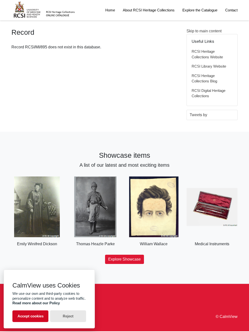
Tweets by (198, 115)
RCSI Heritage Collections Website (207, 54)
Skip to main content (204, 31)
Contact (231, 10)
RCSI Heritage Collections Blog (204, 78)
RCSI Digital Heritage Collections (208, 93)
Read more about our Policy (36, 303)
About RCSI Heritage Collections (149, 10)
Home (110, 10)
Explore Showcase (124, 259)
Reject (68, 316)
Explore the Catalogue (199, 10)
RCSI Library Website (209, 66)
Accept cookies (31, 316)
